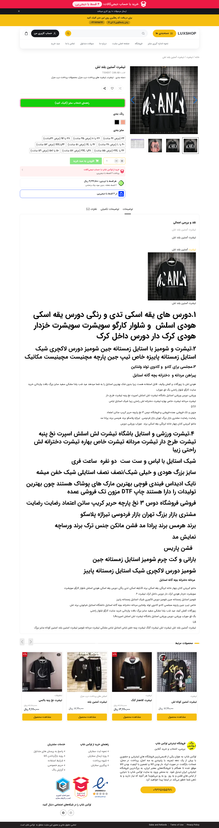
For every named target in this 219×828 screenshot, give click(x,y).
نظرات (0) (91, 209)
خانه (197, 57)
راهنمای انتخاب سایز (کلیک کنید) (72, 103)
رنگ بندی (118, 114)
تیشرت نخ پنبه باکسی (95, 700)
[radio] (123, 122)
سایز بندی (118, 130)
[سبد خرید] (26, 33)
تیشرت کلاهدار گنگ (186, 700)
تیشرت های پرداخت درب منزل (92, 77)
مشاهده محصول (188, 654)
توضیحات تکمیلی (110, 209)
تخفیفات (103, 695)
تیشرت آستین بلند (142, 702)
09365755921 (162, 789)
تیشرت (189, 57)
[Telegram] (63, 813)
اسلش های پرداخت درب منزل (138, 696)
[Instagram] (71, 813)
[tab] (127, 209)
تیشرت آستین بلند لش (50, 702)
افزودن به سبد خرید (83, 161)
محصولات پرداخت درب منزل (64, 77)
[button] (132, 100)
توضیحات (128, 209)
